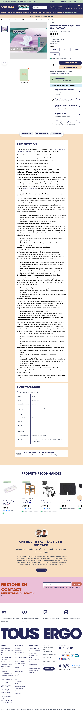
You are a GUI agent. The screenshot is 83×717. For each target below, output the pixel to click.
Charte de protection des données (43, 709)
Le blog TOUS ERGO (34, 659)
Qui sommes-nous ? (34, 648)
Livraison (17, 655)
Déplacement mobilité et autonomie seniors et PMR (7, 675)
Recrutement (32, 662)
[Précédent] (4, 24)
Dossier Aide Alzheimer (34, 668)
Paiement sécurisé (48, 616)
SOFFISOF (52, 22)
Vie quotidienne (5, 659)
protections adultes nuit (29, 188)
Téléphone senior (5, 666)
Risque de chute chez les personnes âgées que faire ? (6, 696)
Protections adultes (6, 662)
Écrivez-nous (41, 570)
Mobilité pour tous (5, 648)
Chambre (3, 655)
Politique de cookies (57, 709)
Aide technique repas (6, 657)
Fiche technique (42, 134)
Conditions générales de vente (27, 709)
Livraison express (69, 616)
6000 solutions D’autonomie (31, 616)
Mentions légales (15, 709)
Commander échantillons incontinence (18, 679)
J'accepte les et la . (63, 587)
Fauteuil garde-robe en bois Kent (29, 502)
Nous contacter (33, 653)
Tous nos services (19, 652)
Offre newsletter (19, 688)
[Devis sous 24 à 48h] (79, 79)
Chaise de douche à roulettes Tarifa (47, 502)
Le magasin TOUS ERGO (35, 650)
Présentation (27, 134)
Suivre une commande (20, 661)
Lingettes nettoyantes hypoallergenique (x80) (10, 503)
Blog (75, 12)
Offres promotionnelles (21, 686)
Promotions (18, 693)
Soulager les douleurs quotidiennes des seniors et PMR (6, 681)
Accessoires (56, 134)
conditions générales (58, 587)
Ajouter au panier (70, 63)
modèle (52, 46)
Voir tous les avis (63, 669)
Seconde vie (69, 12)
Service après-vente (20, 684)
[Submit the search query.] (34, 7)
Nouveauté (18, 691)
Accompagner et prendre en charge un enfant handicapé (6, 690)
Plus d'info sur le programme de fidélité (59, 73)
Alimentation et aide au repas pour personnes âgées (6, 702)
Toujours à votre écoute (9, 616)
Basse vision (4, 671)
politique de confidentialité (73, 587)
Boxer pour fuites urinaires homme (65, 502)
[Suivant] (4, 62)
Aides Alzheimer (5, 669)
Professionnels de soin (6, 664)
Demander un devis (70, 67)
